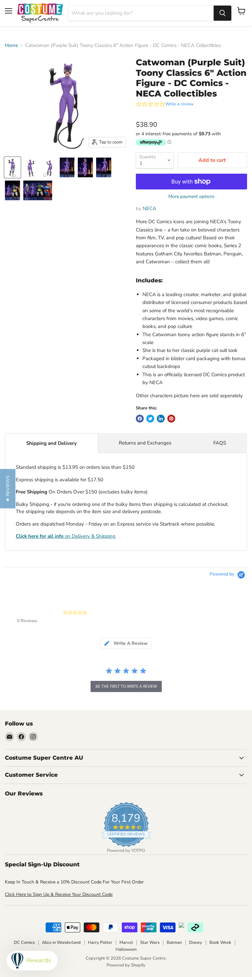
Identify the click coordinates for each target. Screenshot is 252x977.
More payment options (191, 196)
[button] (7, 488)
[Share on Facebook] (140, 419)
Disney (195, 942)
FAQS (219, 443)
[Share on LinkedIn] (161, 419)
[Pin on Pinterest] (171, 419)
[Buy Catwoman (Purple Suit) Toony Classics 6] (12, 167)
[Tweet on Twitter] (150, 419)
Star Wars (149, 942)
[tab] (126, 643)
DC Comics (24, 942)
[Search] (222, 13)
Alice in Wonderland (61, 942)
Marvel (126, 942)
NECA (149, 208)
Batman (174, 942)
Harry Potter (100, 942)
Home (11, 45)
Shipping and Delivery (51, 443)
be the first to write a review (126, 686)
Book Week (220, 942)
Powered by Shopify (126, 965)
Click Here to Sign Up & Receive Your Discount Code (59, 894)
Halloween (126, 949)
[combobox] (141, 13)
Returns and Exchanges (145, 443)
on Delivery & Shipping (66, 536)
